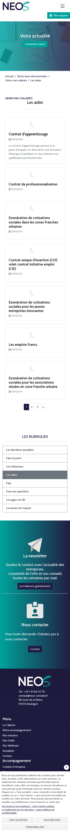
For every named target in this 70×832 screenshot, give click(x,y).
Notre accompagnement (17, 730)
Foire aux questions (17, 491)
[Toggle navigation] (62, 6)
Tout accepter (18, 820)
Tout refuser (51, 820)
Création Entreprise (14, 766)
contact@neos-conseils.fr (33, 695)
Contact (35, 649)
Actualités (8, 750)
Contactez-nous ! (35, 44)
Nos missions (10, 735)
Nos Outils (9, 740)
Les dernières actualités (20, 449)
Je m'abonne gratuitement (35, 586)
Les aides (11, 474)
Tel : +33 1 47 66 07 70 (32, 691)
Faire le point (13, 458)
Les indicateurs (14, 466)
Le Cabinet (9, 725)
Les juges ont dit (15, 499)
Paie (8, 483)
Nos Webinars (11, 745)
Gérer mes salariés (19, 98)
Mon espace (60, 15)
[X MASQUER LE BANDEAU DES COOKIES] (66, 767)
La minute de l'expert (18, 508)
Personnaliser (35, 827)
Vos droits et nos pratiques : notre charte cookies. (28, 806)
